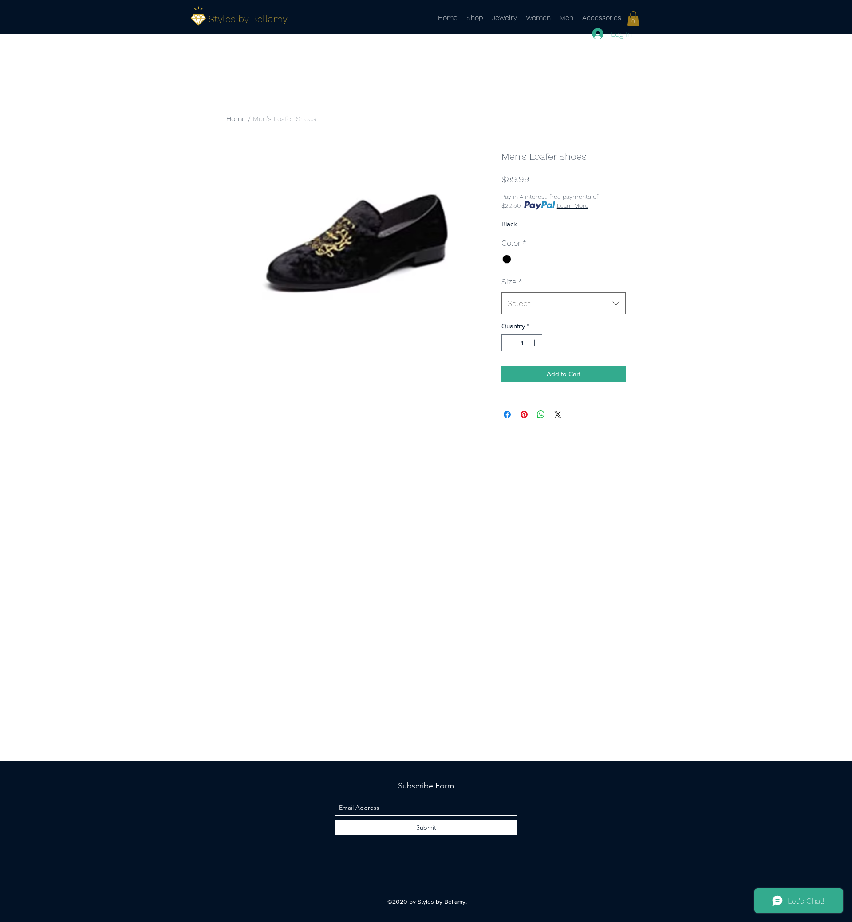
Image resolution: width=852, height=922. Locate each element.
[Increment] (535, 343)
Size (511, 281)
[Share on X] (557, 414)
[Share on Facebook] (507, 414)
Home (236, 118)
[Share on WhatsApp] (541, 414)
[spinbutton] (522, 343)
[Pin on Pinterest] (524, 414)
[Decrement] (509, 343)
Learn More (572, 205)
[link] (633, 18)
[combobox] (563, 303)
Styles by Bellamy (248, 18)
